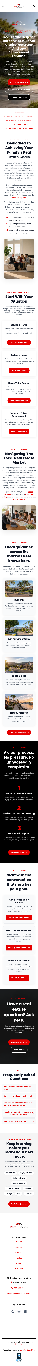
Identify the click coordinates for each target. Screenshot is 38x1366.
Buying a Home (26, 1173)
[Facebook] (13, 1311)
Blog (18, 1194)
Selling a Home (19, 1178)
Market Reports (19, 499)
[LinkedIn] (25, 1311)
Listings (9, 1194)
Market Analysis (19, 1183)
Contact (29, 1194)
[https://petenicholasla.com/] (19, 6)
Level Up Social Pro (27, 1350)
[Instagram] (19, 1311)
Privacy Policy (19, 1344)
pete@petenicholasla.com (19, 1293)
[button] (3, 6)
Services (27, 1188)
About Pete (10, 1173)
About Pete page (19, 197)
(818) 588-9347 (20, 1288)
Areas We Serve (13, 1188)
